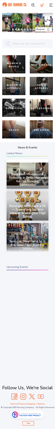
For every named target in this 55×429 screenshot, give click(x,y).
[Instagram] (23, 396)
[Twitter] (32, 396)
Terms (13, 403)
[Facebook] (14, 396)
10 (39, 29)
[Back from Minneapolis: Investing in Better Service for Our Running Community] (27, 188)
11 (42, 29)
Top (28, 423)
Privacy (21, 403)
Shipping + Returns (36, 403)
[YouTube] (40, 396)
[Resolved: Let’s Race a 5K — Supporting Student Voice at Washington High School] (27, 220)
